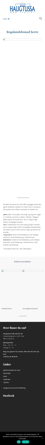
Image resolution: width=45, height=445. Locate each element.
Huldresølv (6, 379)
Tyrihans (6, 382)
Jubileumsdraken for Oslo (11, 370)
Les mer (25, 442)
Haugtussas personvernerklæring (14, 388)
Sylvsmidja (6, 373)
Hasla (5, 376)
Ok (19, 442)
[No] (42, 438)
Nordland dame (7, 309)
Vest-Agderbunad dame (30, 309)
